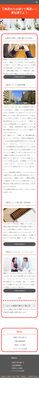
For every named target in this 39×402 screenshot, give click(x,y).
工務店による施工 (19, 345)
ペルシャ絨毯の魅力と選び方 (18, 306)
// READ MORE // (19, 77)
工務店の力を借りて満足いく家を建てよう (19, 11)
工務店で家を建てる (20, 337)
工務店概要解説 (19, 341)
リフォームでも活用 (20, 349)
